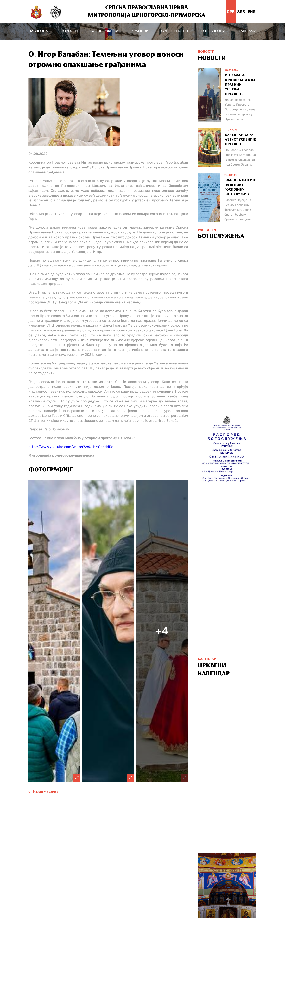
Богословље (213, 31)
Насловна (38, 31)
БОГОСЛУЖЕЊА (104, 31)
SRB (241, 11)
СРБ (231, 11)
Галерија (247, 31)
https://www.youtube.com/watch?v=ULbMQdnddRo (70, 447)
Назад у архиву (45, 791)
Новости (69, 31)
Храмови (140, 31)
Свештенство (174, 31)
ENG (252, 11)
